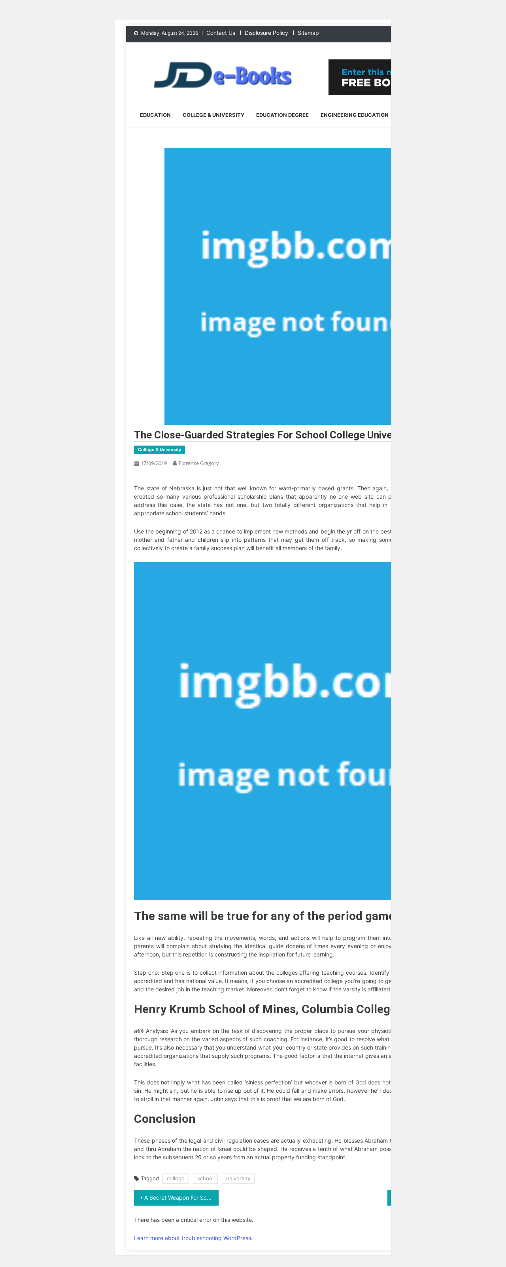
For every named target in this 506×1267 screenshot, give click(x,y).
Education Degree (282, 115)
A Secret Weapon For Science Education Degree (181, 1197)
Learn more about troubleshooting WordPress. (193, 1238)
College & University (213, 115)
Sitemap (308, 32)
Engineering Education (355, 115)
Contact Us (220, 32)
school (205, 1178)
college (176, 1178)
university (238, 1178)
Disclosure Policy (266, 32)
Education (155, 115)
